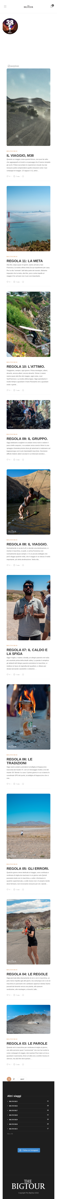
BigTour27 (29, 1110)
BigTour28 (29, 1115)
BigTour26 (29, 1106)
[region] (28, 42)
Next (22, 1079)
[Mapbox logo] (13, 66)
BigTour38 (12, 151)
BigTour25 (29, 1101)
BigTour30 (29, 1124)
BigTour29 (29, 1119)
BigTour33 (29, 1129)
